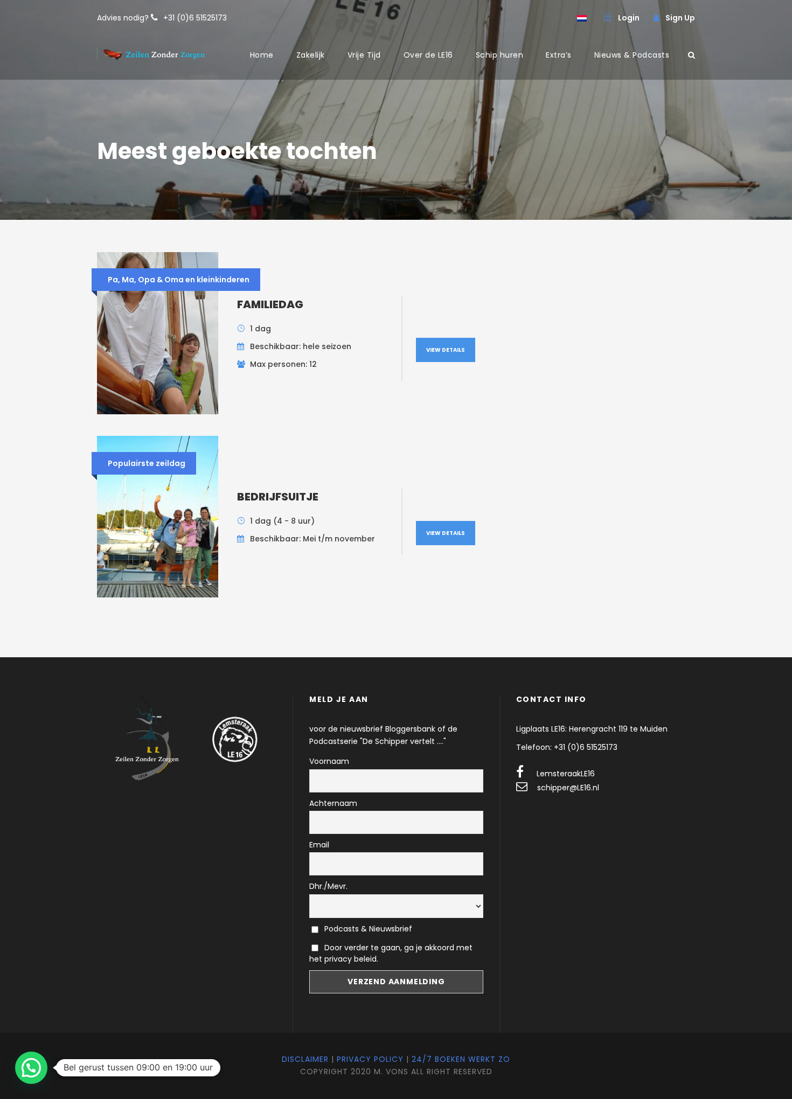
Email (319, 844)
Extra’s (559, 55)
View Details (445, 350)
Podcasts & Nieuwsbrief (367, 928)
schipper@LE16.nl (568, 787)
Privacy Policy (370, 1059)
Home (262, 55)
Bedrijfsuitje (277, 496)
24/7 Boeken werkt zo (461, 1059)
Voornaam (329, 761)
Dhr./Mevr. (328, 886)
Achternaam (333, 803)
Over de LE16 (428, 55)
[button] (31, 1068)
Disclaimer (305, 1059)
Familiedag (270, 304)
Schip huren (500, 55)
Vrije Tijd (364, 55)
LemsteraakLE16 (566, 773)
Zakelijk (310, 55)
